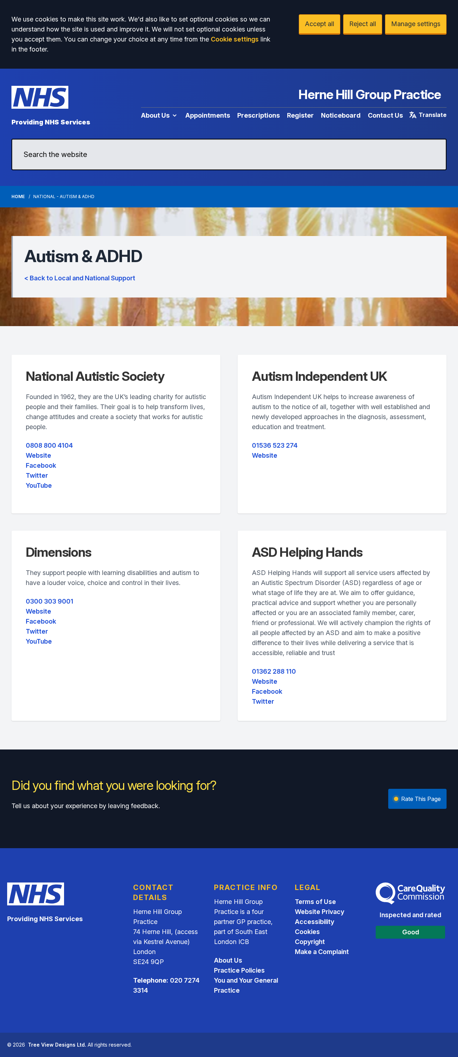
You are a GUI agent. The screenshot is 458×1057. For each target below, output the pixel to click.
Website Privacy (319, 911)
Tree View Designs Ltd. (57, 1045)
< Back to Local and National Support (79, 278)
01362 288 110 (274, 671)
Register (300, 115)
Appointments (207, 115)
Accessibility (314, 921)
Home (18, 196)
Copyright (310, 941)
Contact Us (385, 115)
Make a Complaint (322, 951)
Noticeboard (341, 115)
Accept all (319, 24)
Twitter (37, 475)
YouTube (39, 485)
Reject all (362, 24)
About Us (155, 115)
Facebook (41, 465)
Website (38, 455)
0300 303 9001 (49, 601)
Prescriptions (258, 115)
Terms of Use (315, 901)
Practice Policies (239, 970)
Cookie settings (235, 39)
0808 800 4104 (49, 445)
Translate (433, 114)
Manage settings (415, 24)
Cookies (307, 931)
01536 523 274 (275, 445)
